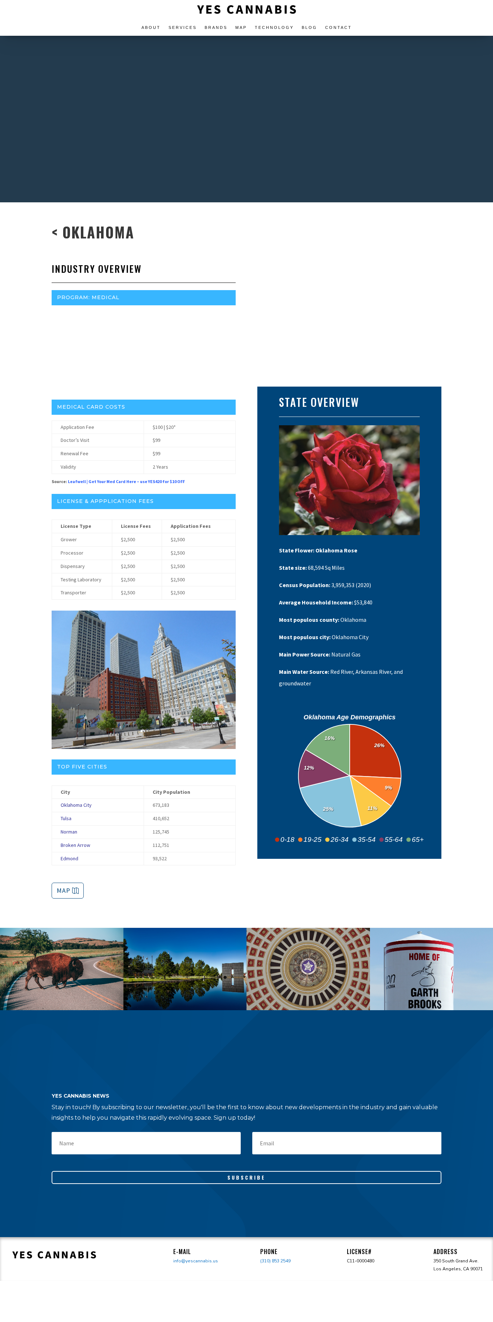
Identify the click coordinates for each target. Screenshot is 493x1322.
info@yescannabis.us (195, 1261)
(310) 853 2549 (275, 1261)
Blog (309, 27)
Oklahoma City (76, 805)
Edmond (69, 858)
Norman (69, 831)
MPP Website (145, 329)
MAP (63, 890)
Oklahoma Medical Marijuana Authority (143, 314)
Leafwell (77, 481)
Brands (216, 27)
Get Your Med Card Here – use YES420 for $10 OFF (136, 481)
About (151, 27)
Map (241, 27)
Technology (274, 27)
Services (183, 27)
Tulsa (66, 818)
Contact (338, 27)
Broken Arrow (75, 845)
